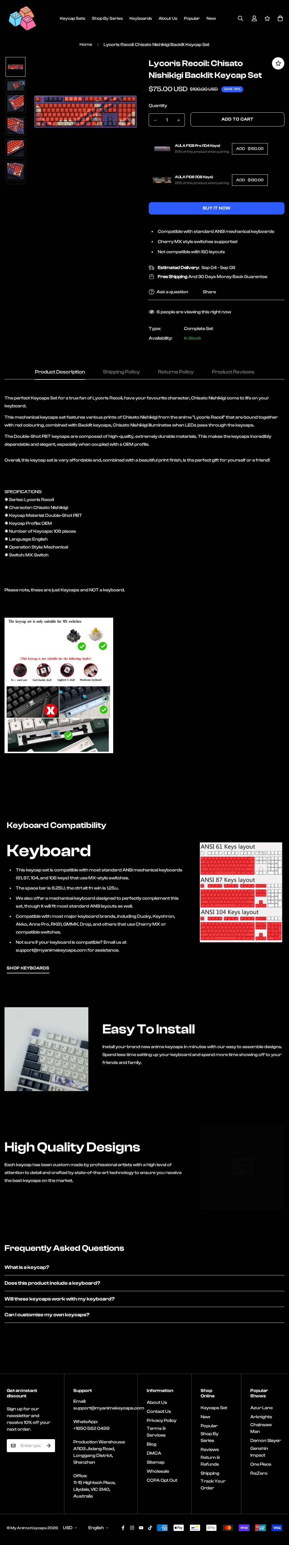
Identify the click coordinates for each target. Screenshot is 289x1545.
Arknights (261, 1416)
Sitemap (156, 1462)
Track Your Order (213, 1485)
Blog (151, 1444)
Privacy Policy (161, 1420)
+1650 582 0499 (91, 1428)
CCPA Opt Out (162, 1480)
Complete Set (198, 328)
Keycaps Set (214, 1407)
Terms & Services (156, 1432)
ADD (250, 149)
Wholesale (158, 1471)
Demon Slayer (265, 1440)
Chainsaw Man (261, 1428)
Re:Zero (259, 1473)
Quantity (158, 105)
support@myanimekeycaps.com (108, 1408)
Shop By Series (107, 18)
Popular (192, 18)
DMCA (154, 1453)
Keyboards (141, 18)
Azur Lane (261, 1407)
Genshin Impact (259, 1452)
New (211, 18)
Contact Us (159, 1411)
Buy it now (217, 208)
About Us (168, 18)
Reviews (210, 1449)
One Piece (260, 1464)
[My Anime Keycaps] (22, 18)
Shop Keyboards (28, 968)
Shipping (210, 1473)
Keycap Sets (72, 18)
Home (86, 44)
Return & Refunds (210, 1461)
